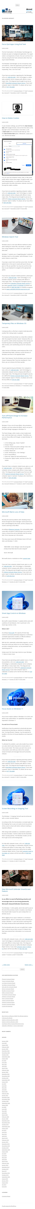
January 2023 (5, 1049)
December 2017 (5, 1167)
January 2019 (5, 1142)
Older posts (6, 965)
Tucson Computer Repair (8, 981)
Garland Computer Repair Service (14, 474)
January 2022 (5, 1072)
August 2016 (5, 1179)
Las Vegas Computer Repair (8, 983)
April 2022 (4, 1066)
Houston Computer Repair (8, 1004)
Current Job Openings (7, 1006)
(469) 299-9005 (7, 203)
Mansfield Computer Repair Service (15, 83)
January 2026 (5, 1041)
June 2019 (4, 1132)
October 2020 (5, 1101)
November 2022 (6, 1053)
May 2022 (4, 1064)
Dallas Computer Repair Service (16, 199)
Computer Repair (18, 91)
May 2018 (4, 1157)
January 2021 (5, 1095)
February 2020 (5, 1117)
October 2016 (5, 1175)
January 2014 (5, 1181)
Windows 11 (19, 385)
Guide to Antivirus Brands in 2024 (10, 1022)
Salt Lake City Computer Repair (9, 987)
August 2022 (5, 1058)
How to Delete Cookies (10, 118)
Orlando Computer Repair (8, 1002)
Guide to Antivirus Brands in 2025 (10, 1020)
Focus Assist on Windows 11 (12, 709)
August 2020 (5, 1105)
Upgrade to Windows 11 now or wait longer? (12, 1025)
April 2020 (4, 1113)
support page (26, 558)
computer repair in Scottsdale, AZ (16, 285)
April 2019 (4, 1136)
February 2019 (5, 1140)
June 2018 (4, 1155)
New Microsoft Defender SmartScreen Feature (16, 890)
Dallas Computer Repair (7, 992)
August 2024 (5, 1045)
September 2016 (6, 1177)
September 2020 (6, 1103)
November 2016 (6, 1173)
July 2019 (4, 1130)
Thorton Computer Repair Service (19, 376)
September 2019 (6, 1126)
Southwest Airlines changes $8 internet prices (13, 1023)
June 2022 (4, 1062)
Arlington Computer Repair (8, 996)
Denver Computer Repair (8, 989)
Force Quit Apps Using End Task (14, 44)
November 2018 (6, 1146)
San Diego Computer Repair (8, 985)
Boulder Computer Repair (8, 991)
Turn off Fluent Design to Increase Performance (14, 417)
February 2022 (5, 1070)
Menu (17, 5)
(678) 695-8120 (10, 576)
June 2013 (4, 1186)
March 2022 (5, 1068)
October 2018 (5, 1148)
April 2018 (4, 1159)
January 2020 (5, 1118)
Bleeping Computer (14, 529)
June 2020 (4, 1109)
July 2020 (4, 1107)
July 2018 (4, 1153)
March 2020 (5, 1115)
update (3, 954)
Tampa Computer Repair (8, 1000)
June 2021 (4, 1086)
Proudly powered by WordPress (9, 1206)
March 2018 (5, 1161)
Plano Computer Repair (7, 998)
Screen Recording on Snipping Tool (15, 808)
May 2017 (4, 1171)
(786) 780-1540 (23, 949)
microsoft (6, 93)
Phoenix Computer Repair (8, 979)
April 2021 (4, 1089)
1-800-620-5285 (11, 77)
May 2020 (4, 1111)
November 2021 (6, 1076)
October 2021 (5, 1078)
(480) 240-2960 (15, 287)
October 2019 (5, 1124)
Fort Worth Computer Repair (9, 994)
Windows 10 (12, 385)
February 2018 (5, 1163)
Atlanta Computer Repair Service (13, 572)
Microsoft (11, 633)
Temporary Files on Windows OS (14, 323)
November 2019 (6, 1122)
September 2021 (6, 1080)
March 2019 (5, 1138)
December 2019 (5, 1120)
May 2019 (4, 1134)
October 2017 (5, 1169)
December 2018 (5, 1144)
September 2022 (6, 1056)
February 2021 (5, 1093)
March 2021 (5, 1091)
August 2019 (5, 1128)
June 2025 (4, 1043)
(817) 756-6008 (10, 87)
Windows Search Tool (10, 237)
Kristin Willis (24, 93)
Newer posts (29, 965)
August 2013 (5, 1182)
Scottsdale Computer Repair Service (20, 283)
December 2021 (5, 1074)
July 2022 (4, 1060)
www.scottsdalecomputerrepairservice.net (18, 289)
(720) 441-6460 (15, 379)
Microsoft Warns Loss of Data (13, 512)
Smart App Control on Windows (14, 613)
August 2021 (5, 1082)
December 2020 (5, 1097)
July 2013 (4, 1184)
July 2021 (4, 1084)
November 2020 (6, 1099)
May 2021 (4, 1087)
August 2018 (5, 1151)
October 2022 (5, 1055)
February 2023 (5, 1047)
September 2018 (6, 1150)
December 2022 (5, 1051)
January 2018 (5, 1165)
